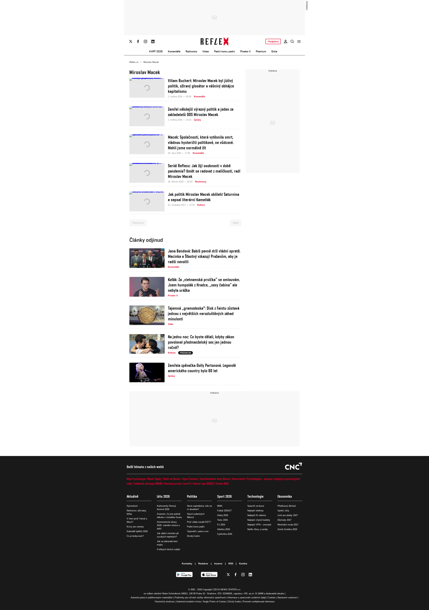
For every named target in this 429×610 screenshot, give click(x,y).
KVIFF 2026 (156, 51)
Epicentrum (132, 506)
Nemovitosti (238, 479)
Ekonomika (285, 496)
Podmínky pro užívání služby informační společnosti (200, 597)
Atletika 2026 (223, 529)
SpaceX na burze (255, 506)
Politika (192, 496)
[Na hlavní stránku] (215, 41)
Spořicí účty (283, 510)
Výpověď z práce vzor (197, 531)
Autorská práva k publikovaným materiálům (152, 597)
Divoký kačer (193, 536)
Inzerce (218, 563)
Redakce (203, 563)
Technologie (255, 496)
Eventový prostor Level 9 (177, 483)
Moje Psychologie (136, 479)
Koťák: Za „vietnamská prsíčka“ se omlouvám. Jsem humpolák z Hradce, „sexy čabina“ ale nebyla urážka (204, 285)
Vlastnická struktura (164, 601)
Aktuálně (132, 496)
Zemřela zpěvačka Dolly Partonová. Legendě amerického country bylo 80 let (202, 368)
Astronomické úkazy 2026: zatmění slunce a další (168, 525)
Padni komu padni (224, 51)
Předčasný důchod (287, 506)
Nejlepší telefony (255, 510)
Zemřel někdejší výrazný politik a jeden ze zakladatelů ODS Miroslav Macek (200, 112)
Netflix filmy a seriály (257, 529)
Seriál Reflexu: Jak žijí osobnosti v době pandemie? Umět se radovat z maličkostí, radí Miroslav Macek (204, 171)
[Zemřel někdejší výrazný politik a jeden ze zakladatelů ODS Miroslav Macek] (147, 116)
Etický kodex (234, 601)
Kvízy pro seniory (135, 526)
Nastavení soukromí (287, 597)
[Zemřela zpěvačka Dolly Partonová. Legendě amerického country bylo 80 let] (147, 372)
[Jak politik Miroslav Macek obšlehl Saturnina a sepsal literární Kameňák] (147, 201)
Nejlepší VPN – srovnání (259, 524)
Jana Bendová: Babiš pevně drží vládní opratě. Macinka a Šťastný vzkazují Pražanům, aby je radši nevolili (204, 256)
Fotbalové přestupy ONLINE (148, 483)
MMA (219, 506)
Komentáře (174, 51)
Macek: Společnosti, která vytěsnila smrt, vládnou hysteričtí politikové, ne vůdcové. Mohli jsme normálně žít (201, 142)
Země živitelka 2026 (287, 529)
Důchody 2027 (284, 520)
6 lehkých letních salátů (168, 549)
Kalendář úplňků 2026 (137, 531)
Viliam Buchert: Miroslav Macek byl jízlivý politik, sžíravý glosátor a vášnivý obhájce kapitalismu (201, 86)
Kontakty (187, 563)
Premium (261, 51)
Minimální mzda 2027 (288, 524)
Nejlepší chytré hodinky (258, 520)
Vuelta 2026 (222, 483)
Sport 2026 (224, 496)
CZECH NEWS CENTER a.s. (226, 589)
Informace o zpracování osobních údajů (247, 597)
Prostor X (245, 51)
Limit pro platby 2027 (288, 515)
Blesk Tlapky (154, 479)
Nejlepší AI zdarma (256, 515)
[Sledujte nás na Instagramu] (145, 41)
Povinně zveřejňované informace (258, 601)
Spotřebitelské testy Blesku (215, 479)
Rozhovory (191, 51)
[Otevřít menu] (299, 41)
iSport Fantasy (190, 479)
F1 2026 (221, 524)
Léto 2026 (163, 496)
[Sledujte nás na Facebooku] (138, 41)
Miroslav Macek (151, 62)
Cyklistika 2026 (224, 534)
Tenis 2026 (222, 520)
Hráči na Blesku (171, 479)
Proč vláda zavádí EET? (199, 522)
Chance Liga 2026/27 (203, 483)
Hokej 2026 (222, 515)
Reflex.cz (134, 62)
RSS (230, 563)
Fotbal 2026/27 (224, 510)
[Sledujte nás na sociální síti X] (130, 41)
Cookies (272, 597)
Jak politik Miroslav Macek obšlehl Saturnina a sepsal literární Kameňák (203, 197)
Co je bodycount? (135, 536)
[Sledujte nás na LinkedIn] (153, 41)
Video (205, 51)
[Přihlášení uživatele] (285, 41)
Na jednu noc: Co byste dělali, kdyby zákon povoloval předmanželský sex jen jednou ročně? (201, 342)
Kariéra (243, 563)
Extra (274, 51)
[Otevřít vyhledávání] (292, 41)
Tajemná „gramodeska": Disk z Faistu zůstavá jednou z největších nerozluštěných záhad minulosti (203, 313)
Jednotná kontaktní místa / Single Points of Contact (201, 601)
